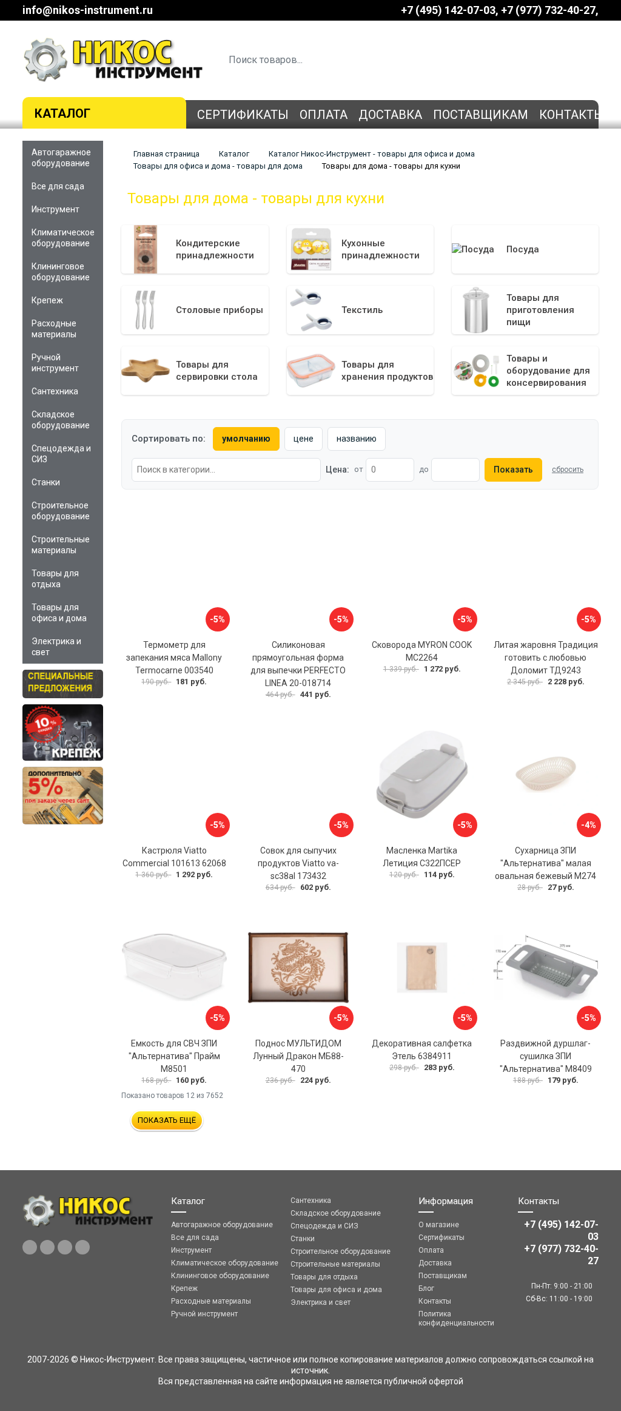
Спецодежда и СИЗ (61, 453)
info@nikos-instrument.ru (87, 10)
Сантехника (55, 391)
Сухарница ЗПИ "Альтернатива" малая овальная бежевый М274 (545, 863)
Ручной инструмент (55, 362)
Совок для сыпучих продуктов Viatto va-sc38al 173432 (298, 863)
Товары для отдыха (55, 578)
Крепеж (47, 300)
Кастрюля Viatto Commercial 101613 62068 (174, 857)
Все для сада (58, 186)
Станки (46, 482)
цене (304, 438)
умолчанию (246, 438)
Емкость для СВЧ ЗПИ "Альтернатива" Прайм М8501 (174, 1056)
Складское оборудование (61, 419)
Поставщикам (480, 114)
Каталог (62, 113)
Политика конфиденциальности (456, 1318)
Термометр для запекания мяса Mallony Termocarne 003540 (174, 657)
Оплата (323, 114)
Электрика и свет (56, 646)
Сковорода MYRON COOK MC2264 (422, 651)
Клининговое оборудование (61, 271)
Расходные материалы (54, 328)
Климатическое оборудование (63, 237)
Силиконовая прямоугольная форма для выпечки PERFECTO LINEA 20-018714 (298, 664)
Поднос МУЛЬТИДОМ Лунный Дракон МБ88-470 (298, 1056)
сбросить (567, 469)
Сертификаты (243, 114)
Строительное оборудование (61, 510)
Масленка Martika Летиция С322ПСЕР (422, 857)
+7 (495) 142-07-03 (448, 10)
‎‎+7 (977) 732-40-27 (548, 10)
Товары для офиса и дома (59, 612)
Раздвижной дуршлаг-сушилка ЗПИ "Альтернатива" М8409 (546, 1056)
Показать (513, 469)
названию (357, 438)
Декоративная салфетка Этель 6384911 (422, 1050)
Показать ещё (167, 1120)
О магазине (438, 1225)
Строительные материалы (61, 544)
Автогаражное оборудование (61, 157)
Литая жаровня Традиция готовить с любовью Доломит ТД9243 (546, 657)
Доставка (390, 114)
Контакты (572, 114)
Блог (426, 1288)
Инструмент (55, 209)
